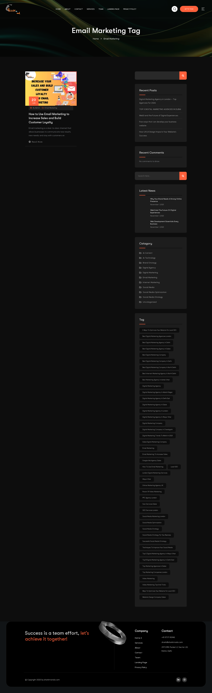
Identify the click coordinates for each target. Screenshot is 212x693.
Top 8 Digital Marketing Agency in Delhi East (158, 560)
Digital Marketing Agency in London (155, 411)
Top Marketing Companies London (154, 572)
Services (139, 643)
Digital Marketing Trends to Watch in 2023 (157, 436)
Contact (138, 652)
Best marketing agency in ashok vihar (156, 380)
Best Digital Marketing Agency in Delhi (156, 342)
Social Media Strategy (153, 297)
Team (137, 657)
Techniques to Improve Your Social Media (157, 547)
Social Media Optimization (154, 292)
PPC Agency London (149, 498)
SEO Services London (150, 510)
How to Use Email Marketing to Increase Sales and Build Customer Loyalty (49, 118)
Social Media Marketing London (153, 516)
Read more (37, 142)
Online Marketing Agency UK (152, 485)
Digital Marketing (150, 272)
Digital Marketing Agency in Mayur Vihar (156, 417)
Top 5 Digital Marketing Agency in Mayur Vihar (159, 554)
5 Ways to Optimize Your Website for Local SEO (159, 330)
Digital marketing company (152, 423)
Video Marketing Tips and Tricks (154, 585)
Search (183, 75)
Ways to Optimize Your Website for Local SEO (158, 591)
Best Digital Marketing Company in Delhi (157, 361)
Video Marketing (148, 578)
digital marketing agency (151, 386)
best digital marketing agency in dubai (156, 349)
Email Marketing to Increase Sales (154, 454)
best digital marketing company (154, 355)
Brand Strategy (149, 263)
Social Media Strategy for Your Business (156, 535)
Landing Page (141, 662)
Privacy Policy (141, 667)
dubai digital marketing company (154, 442)
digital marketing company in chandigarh (157, 429)
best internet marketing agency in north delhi (159, 373)
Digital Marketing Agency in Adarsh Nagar (157, 392)
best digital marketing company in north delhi (159, 367)
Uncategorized (150, 302)
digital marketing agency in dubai (154, 405)
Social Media (148, 287)
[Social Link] (178, 679)
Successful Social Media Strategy (154, 541)
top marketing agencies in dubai (154, 566)
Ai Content (147, 253)
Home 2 (138, 638)
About (137, 648)
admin (37, 108)
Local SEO (174, 467)
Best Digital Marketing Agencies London (156, 336)
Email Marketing (51, 108)
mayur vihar (146, 479)
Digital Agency (149, 267)
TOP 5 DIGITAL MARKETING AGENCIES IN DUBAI (160, 109)
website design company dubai (154, 597)
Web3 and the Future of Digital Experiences (158, 115)
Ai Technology (149, 258)
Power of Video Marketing (152, 492)
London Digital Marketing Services (154, 473)
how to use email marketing (152, 467)
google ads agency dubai (151, 460)
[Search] (174, 9)
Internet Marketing (151, 282)
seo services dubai (149, 504)
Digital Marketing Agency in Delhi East (156, 398)
